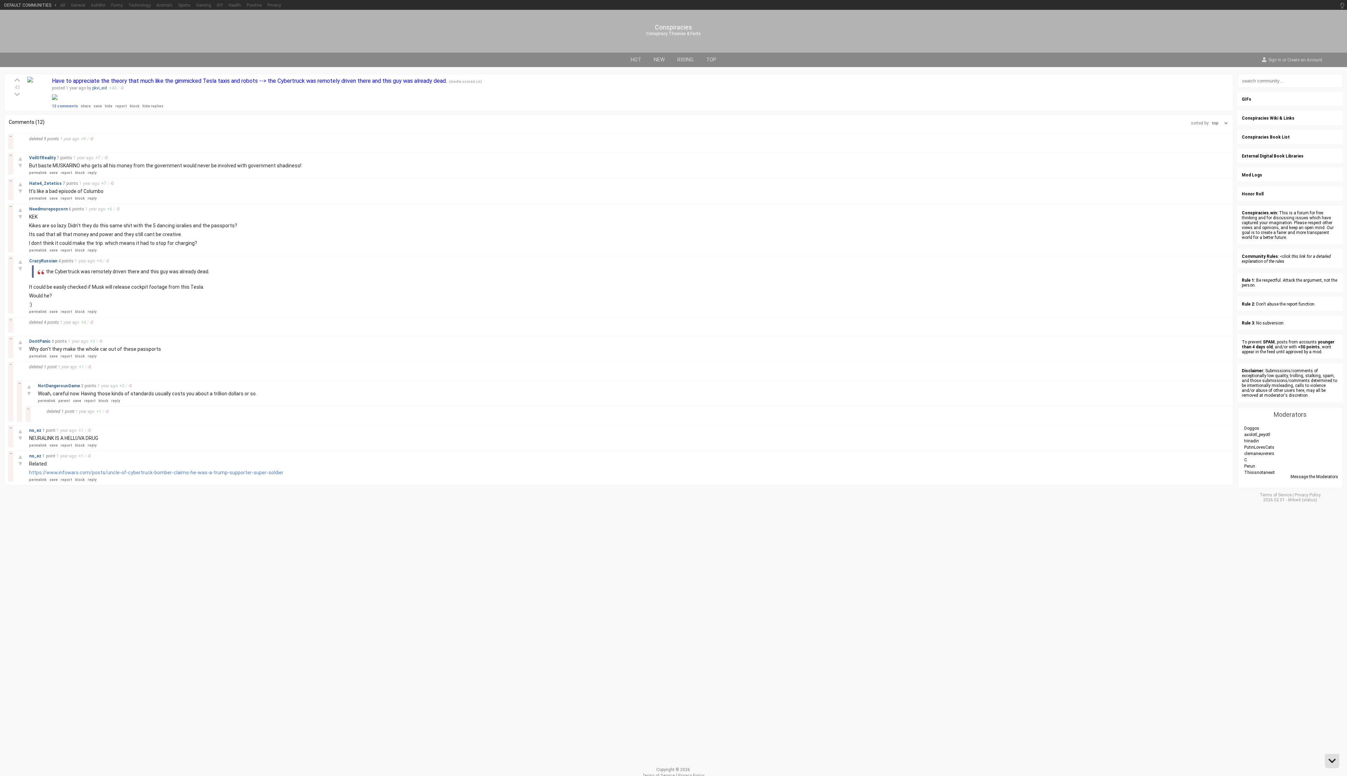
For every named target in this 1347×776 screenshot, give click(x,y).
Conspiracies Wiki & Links (1268, 118)
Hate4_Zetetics (46, 183)
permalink (38, 173)
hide (109, 106)
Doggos (1251, 428)
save (98, 106)
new (659, 59)
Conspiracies (673, 27)
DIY (220, 5)
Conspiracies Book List (1266, 137)
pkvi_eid (99, 88)
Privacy (274, 5)
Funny (117, 5)
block (135, 106)
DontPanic (40, 341)
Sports (184, 5)
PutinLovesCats (1259, 447)
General (78, 5)
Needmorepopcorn (49, 209)
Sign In (1274, 60)
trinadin (1251, 441)
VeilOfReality (43, 157)
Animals (164, 5)
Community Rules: (1260, 256)
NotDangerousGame (59, 385)
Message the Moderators (1314, 476)
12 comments (65, 106)
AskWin (98, 5)
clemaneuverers (1259, 453)
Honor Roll (1253, 194)
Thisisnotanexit (1259, 472)
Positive (254, 5)
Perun (1249, 466)
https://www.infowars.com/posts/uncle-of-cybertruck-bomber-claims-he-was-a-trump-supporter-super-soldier (156, 472)
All (62, 5)
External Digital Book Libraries (1273, 156)
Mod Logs (1252, 175)
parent (64, 401)
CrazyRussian (43, 261)
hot (636, 59)
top (711, 59)
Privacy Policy (1308, 495)
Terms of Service (1276, 495)
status (1309, 499)
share (86, 106)
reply (92, 173)
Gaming (203, 5)
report (121, 106)
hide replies (152, 106)
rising (685, 59)
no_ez (35, 430)
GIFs (1246, 99)
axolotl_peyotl (1257, 434)
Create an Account (1304, 60)
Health (235, 5)
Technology (139, 5)
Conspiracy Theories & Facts (673, 33)
